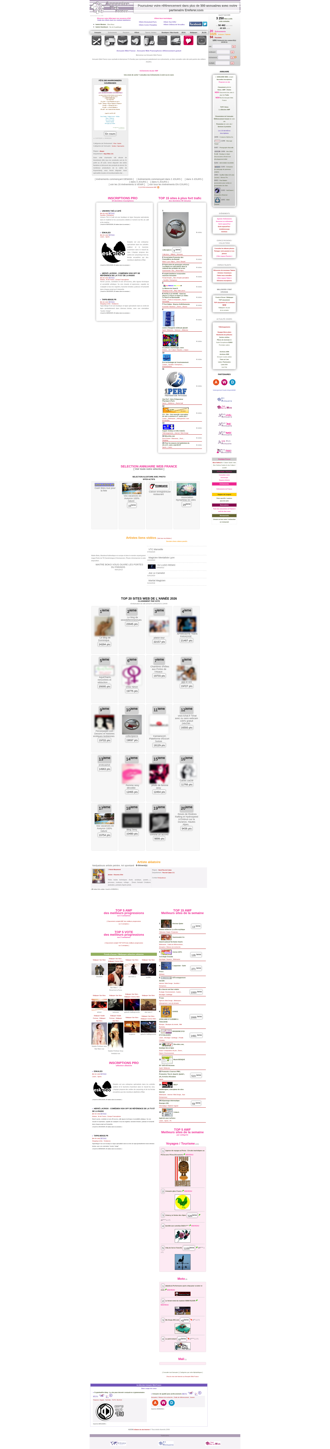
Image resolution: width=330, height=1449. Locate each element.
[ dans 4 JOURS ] (138, 182)
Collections (165, 254)
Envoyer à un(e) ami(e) (224, 357)
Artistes (102, 279)
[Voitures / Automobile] (175, 48)
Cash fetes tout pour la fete (105, 489)
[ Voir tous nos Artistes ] (164, 538)
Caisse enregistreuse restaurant (160, 493)
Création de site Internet (141, 1429)
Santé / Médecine (167, 330)
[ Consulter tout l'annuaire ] (170, 1372)
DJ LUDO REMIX (166, 565)
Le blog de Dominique (104, 639)
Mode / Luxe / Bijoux (168, 261)
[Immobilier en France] (149, 48)
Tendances (115, 304)
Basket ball (179, 403)
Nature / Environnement (166, 1053)
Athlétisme (171, 403)
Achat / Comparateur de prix (168, 1050)
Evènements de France (224, 489)
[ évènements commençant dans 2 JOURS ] (159, 179)
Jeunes (192, 1397)
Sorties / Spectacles (118, 146)
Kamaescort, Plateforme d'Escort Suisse (159, 739)
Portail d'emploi (167, 278)
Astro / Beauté (180, 261)
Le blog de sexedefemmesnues (131, 618)
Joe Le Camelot (156, 573)
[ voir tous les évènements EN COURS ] (168, 184)
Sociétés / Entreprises (107, 215)
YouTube (108, 1400)
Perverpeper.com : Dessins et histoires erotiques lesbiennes (104, 734)
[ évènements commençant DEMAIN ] (114, 179)
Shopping (165, 440)
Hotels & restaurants (174, 299)
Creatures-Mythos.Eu (226, 137)
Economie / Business (168, 306)
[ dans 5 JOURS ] (159, 182)
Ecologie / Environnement (167, 992)
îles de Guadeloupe (109, 27)
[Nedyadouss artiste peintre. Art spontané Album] (99, 883)
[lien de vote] (104, 213)
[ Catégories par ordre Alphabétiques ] (191, 1372)
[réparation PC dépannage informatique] (109, 48)
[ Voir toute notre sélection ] (149, 469)
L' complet (224, 77)
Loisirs (102, 237)
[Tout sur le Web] (224, 409)
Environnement (167, 366)
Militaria (173, 254)
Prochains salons (224, 345)
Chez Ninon (132, 687)
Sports (107, 237)
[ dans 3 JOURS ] (194, 179)
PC (171, 1121)
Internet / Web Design (181, 433)
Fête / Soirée (117, 143)
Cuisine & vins (225, 465)
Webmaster (171, 418)
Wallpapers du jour (224, 307)
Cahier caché (186, 780)
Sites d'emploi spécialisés (181, 278)
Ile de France (110, 279)
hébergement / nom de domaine (169, 1003)
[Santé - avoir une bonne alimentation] (96, 48)
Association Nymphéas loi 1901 (186, 498)
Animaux (161, 974)
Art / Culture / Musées (175, 350)
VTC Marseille (155, 549)
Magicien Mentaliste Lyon (161, 557)
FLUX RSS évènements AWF (147, 187)
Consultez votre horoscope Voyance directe (224, 477)
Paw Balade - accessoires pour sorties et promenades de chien (222, 183)
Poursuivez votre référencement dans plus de (187, 8)
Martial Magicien (156, 580)
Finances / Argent (98, 1400)
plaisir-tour (159, 637)
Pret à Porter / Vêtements (170, 438)
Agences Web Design (166, 1000)
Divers (179, 306)
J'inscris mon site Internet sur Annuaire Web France (182, 1376)
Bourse (185, 306)
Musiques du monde (172, 1024)
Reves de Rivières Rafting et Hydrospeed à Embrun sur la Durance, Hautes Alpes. (186, 819)
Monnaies (180, 254)
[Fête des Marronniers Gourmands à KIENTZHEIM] (110, 130)
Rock (181, 438)
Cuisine (178, 992)
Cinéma (218, 465)
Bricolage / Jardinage (165, 994)
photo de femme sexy (159, 786)
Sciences (177, 330)
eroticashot (104, 765)
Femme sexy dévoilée (132, 786)
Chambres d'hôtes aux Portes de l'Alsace (159, 669)
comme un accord (159, 834)
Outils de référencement (175, 944)
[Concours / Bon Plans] (162, 48)
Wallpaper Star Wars (99, 960)
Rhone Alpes (180, 270)
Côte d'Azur (105, 24)
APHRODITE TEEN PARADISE (187, 635)
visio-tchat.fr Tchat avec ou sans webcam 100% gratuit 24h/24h (186, 719)
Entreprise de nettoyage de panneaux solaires (223, 169)
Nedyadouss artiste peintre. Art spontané (113, 865)
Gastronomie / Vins (168, 270)
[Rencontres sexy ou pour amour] (188, 48)
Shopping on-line (105, 304)
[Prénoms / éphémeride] (135, 48)
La (224, 109)
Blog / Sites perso (179, 290)
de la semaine (224, 310)
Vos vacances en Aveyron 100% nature (132, 498)
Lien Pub (224, 367)
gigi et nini (186, 682)
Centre (164, 418)
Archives (224, 231)
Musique (161, 1024)
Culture (186, 350)
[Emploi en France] (122, 48)
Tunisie (164, 364)
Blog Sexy (132, 829)
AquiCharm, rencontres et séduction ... (104, 680)
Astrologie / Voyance (165, 959)
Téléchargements (167, 433)
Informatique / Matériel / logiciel (168, 1106)
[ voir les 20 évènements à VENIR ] (127, 184)
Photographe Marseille (226, 147)
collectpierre (132, 736)
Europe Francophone (122, 279)
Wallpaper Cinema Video (115, 961)
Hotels (164, 299)
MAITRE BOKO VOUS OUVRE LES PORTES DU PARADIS (119, 565)
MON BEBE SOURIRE (227, 163)
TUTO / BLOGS (117, 1400)
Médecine (185, 330)
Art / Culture (224, 462)
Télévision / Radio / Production (168, 932)
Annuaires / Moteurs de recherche (169, 947)
